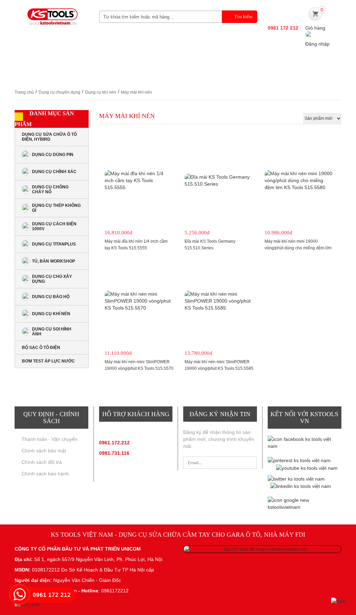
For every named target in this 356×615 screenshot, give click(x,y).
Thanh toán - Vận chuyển (50, 439)
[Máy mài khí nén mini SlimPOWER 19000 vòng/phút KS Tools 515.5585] (219, 301)
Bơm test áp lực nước (48, 361)
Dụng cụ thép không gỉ (56, 208)
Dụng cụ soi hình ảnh (51, 331)
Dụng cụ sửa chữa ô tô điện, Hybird (49, 137)
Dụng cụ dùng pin (52, 154)
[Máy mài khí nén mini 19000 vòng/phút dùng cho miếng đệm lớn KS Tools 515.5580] (299, 180)
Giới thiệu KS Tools (64, 61)
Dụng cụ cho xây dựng (52, 279)
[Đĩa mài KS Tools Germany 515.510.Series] (219, 180)
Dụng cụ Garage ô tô (267, 61)
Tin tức (321, 61)
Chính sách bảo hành (45, 473)
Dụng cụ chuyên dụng (194, 61)
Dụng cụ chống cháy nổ (50, 189)
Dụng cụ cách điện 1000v (54, 226)
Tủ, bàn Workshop (53, 261)
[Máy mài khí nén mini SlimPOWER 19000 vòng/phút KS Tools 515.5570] (139, 301)
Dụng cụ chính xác (54, 171)
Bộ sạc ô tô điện (41, 347)
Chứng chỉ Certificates (53, 75)
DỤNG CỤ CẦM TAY (127, 61)
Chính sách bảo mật (44, 450)
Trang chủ (24, 92)
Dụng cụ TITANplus (54, 244)
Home (22, 61)
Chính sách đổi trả (42, 462)
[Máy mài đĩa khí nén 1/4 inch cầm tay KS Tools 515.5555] (139, 180)
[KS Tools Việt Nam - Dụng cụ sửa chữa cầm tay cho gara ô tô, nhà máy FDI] (52, 20)
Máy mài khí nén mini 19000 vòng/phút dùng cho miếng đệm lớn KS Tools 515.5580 (298, 248)
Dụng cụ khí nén (100, 92)
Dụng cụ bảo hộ (51, 296)
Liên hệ (109, 75)
